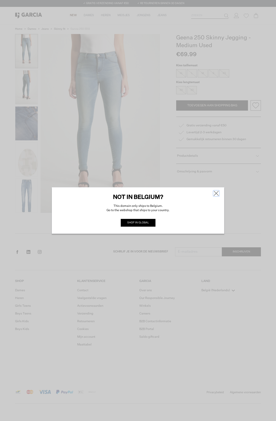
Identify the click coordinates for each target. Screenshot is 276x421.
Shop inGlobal (138, 222)
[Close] (216, 193)
